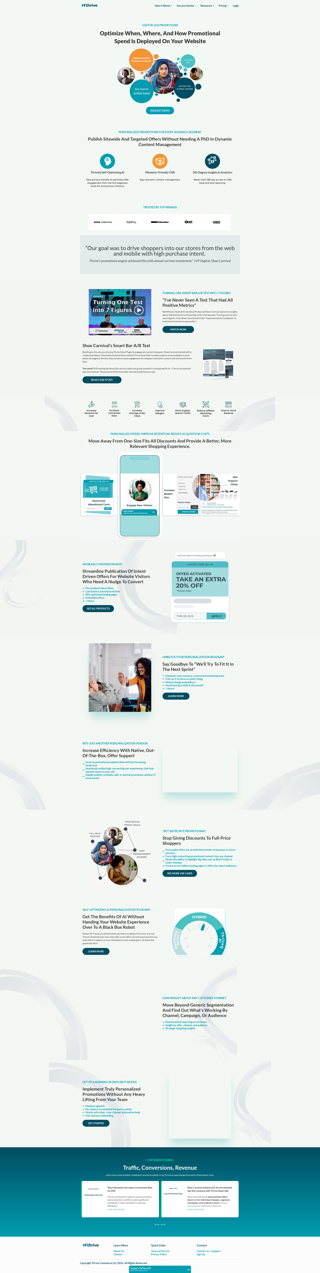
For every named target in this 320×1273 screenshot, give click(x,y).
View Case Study (122, 1206)
